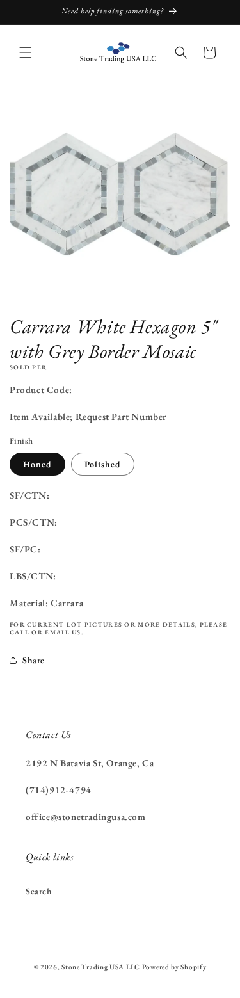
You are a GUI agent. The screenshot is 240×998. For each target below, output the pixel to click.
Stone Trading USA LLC (100, 966)
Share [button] (33, 660)
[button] (26, 52)
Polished (102, 464)
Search (39, 891)
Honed (37, 464)
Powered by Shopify (174, 966)
